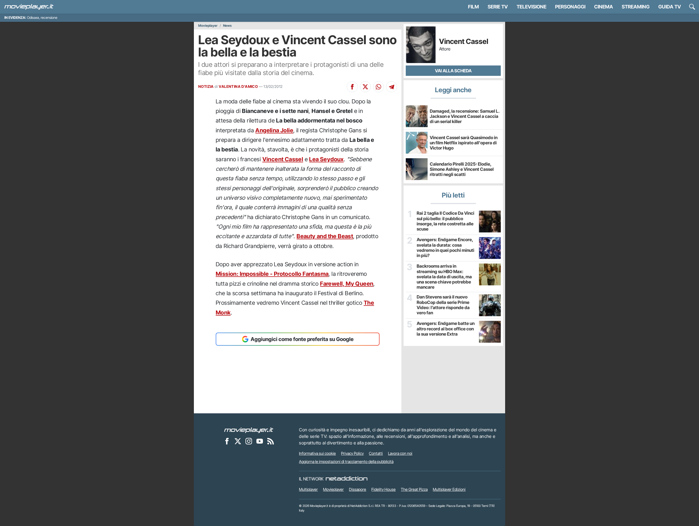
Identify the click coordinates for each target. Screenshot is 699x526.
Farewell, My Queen (346, 283)
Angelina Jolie (274, 130)
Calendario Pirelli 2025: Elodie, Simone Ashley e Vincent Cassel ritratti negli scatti (462, 169)
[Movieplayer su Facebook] (226, 440)
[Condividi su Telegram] (391, 86)
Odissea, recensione (42, 18)
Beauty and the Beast (325, 236)
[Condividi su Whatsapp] (378, 86)
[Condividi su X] (365, 86)
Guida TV (669, 7)
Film (473, 7)
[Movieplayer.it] (29, 7)
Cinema (603, 7)
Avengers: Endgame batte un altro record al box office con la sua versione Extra (446, 328)
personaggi (570, 7)
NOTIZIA (206, 86)
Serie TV (498, 7)
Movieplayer (208, 25)
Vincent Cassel (282, 159)
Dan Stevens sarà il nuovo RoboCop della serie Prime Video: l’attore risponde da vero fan (443, 304)
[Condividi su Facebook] (352, 86)
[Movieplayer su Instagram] (248, 440)
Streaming (636, 7)
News (227, 25)
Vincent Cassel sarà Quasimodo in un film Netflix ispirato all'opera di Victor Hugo (463, 143)
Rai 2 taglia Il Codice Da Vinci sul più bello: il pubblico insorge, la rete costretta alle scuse (445, 221)
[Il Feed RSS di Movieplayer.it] (270, 440)
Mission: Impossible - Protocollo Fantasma (272, 273)
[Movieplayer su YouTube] (259, 440)
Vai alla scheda (453, 70)
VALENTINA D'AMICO (238, 86)
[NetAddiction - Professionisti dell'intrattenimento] (346, 479)
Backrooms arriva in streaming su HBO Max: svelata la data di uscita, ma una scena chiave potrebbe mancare (444, 277)
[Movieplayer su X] (237, 440)
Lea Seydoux (326, 159)
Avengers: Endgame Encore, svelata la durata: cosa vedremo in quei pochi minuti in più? (445, 247)
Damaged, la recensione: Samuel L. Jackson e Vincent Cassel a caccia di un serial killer (464, 116)
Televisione (531, 7)
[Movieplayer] (248, 429)
